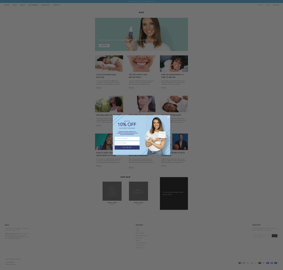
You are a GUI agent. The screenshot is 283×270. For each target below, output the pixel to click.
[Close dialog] (168, 117)
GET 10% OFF (127, 147)
